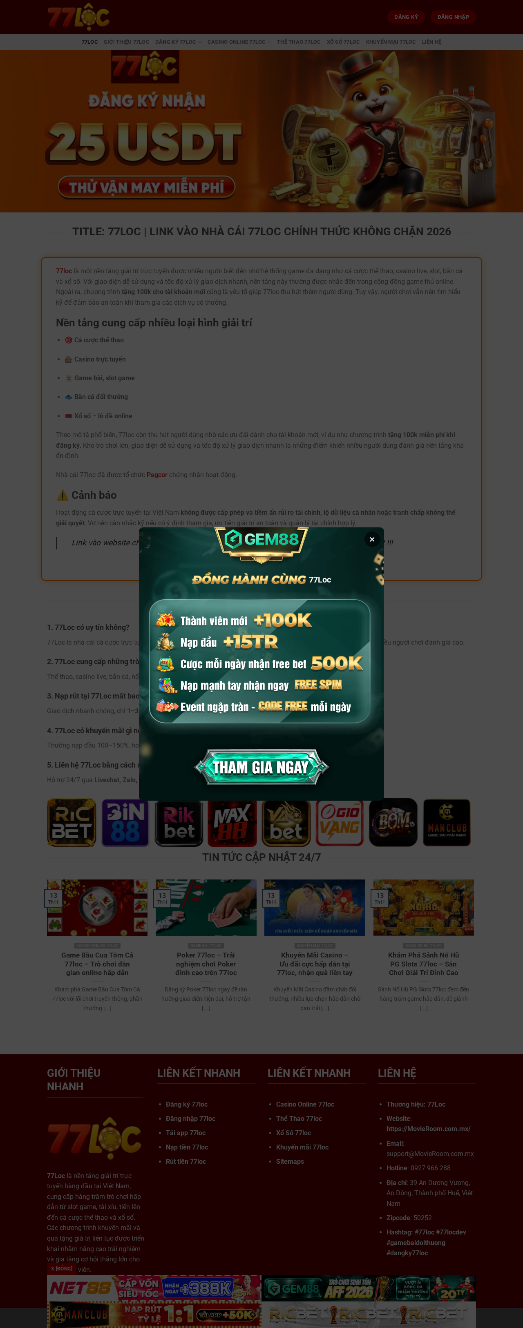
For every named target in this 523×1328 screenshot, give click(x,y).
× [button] (372, 539)
